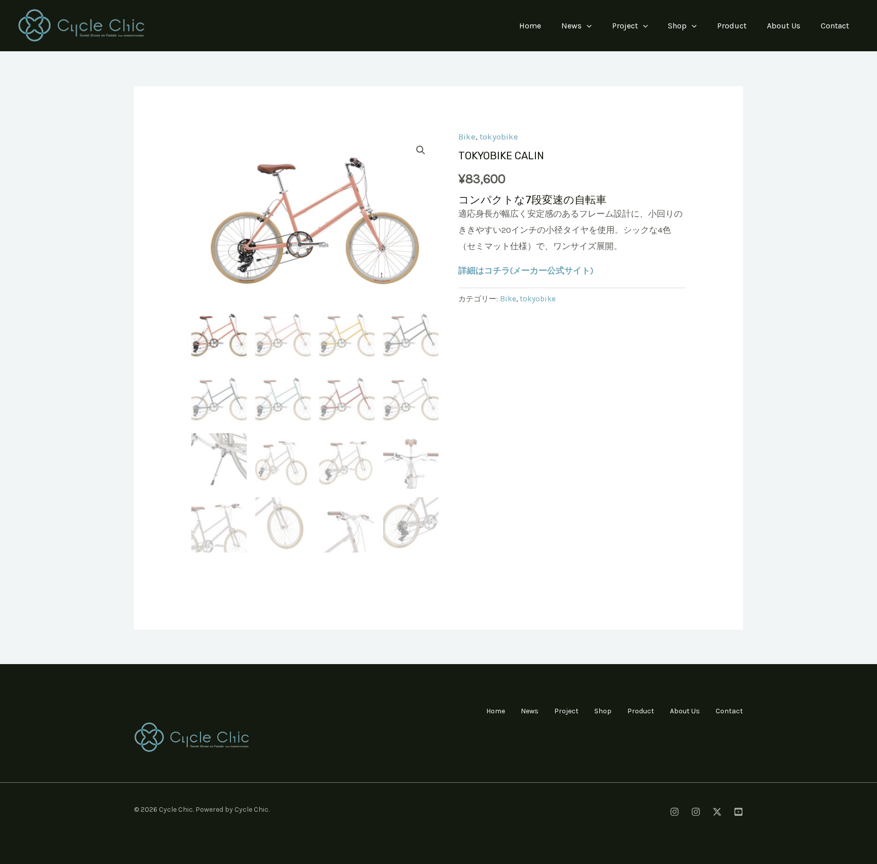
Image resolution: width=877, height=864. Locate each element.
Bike (467, 136)
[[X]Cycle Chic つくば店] (717, 811)
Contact (835, 25)
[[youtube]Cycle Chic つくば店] (738, 811)
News (571, 25)
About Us (783, 25)
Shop (677, 25)
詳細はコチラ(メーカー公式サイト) (525, 270)
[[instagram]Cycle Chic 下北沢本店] (674, 811)
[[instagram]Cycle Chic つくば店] (695, 811)
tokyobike (499, 136)
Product (732, 25)
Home (530, 25)
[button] (421, 150)
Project (625, 25)
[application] (587, 25)
